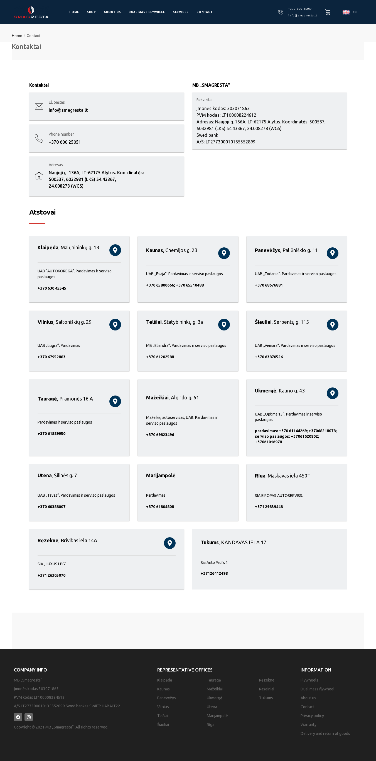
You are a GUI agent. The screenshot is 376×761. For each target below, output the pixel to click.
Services (181, 12)
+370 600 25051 (65, 142)
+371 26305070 (51, 575)
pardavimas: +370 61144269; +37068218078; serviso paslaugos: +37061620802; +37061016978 (296, 436)
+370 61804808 (160, 506)
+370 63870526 (269, 357)
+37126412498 (214, 573)
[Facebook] (18, 717)
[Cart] (327, 12)
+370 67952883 (51, 357)
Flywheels (309, 680)
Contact (204, 12)
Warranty (308, 724)
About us (112, 12)
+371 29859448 (269, 506)
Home (74, 12)
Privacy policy (312, 715)
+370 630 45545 (52, 288)
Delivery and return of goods (325, 733)
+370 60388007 (51, 506)
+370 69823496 (160, 434)
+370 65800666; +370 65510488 (175, 285)
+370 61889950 (51, 433)
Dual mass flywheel (147, 12)
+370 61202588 (160, 357)
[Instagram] (28, 717)
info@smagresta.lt (68, 110)
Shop (91, 12)
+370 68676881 (269, 285)
